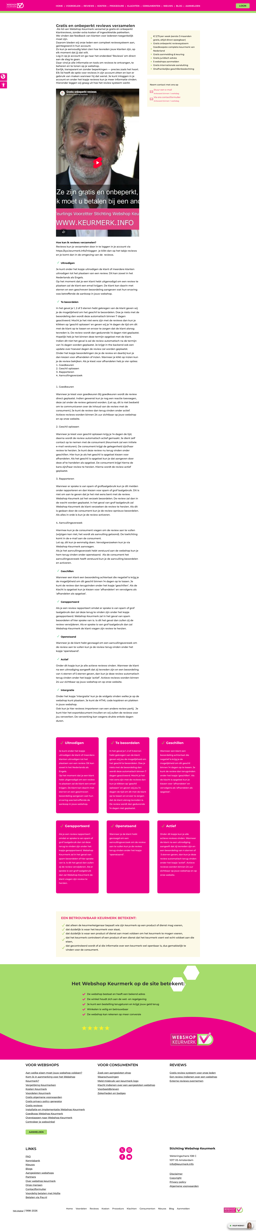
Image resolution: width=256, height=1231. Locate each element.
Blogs (29, 1168)
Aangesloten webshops (40, 1172)
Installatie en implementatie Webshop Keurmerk (55, 1109)
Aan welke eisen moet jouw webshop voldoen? (54, 1072)
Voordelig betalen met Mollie (43, 1193)
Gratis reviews (34, 1105)
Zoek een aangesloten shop (114, 1072)
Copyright (175, 1178)
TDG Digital (18, 1211)
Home (59, 6)
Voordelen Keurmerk (38, 1093)
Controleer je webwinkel (40, 1121)
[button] (3, 84)
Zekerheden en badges (112, 1093)
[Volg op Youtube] (129, 1157)
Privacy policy (178, 1182)
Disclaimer (176, 1173)
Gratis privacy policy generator (44, 1101)
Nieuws (168, 6)
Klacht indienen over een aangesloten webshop (126, 1085)
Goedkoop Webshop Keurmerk (44, 1113)
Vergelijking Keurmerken (41, 1085)
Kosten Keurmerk (36, 1089)
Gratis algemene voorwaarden (44, 1097)
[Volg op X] (122, 1150)
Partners (31, 1176)
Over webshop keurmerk (41, 1181)
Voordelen (73, 6)
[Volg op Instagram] (129, 1150)
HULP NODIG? (238, 1226)
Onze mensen (34, 1185)
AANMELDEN (36, 1132)
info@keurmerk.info (182, 1164)
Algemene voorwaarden (184, 1186)
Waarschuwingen (108, 1076)
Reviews (89, 6)
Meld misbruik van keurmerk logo (118, 1081)
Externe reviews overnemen (186, 1081)
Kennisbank (33, 1160)
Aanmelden (192, 6)
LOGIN (242, 6)
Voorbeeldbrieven (108, 1089)
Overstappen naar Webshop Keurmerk (49, 1117)
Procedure (117, 6)
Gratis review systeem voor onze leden (193, 1072)
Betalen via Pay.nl (36, 1197)
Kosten (101, 6)
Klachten (133, 6)
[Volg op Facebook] (122, 1157)
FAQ (28, 1156)
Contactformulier (36, 1189)
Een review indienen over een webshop (193, 1076)
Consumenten (151, 6)
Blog (179, 6)
